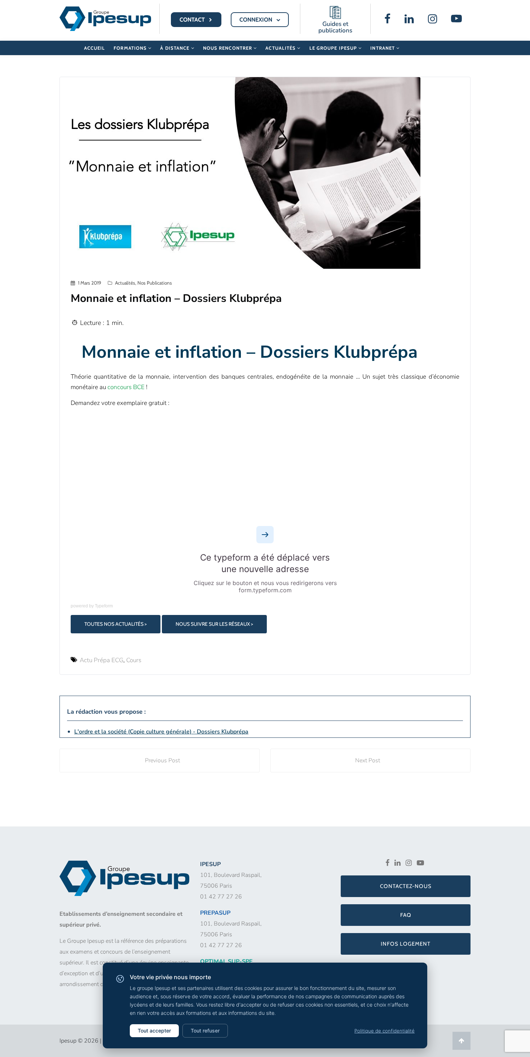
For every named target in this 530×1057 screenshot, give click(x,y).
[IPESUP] (105, 18)
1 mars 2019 (89, 283)
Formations (131, 48)
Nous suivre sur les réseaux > (214, 624)
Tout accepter (154, 1030)
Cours (133, 660)
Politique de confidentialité (384, 1031)
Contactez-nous (406, 886)
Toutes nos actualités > (115, 624)
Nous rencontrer (228, 48)
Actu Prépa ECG (101, 660)
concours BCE (126, 387)
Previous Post (162, 760)
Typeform (104, 605)
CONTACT (193, 19)
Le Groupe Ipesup (334, 48)
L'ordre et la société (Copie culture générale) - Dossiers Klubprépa (161, 732)
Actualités (281, 48)
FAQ (405, 915)
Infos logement (405, 944)
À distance (175, 48)
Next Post (367, 760)
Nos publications (154, 283)
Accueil (94, 48)
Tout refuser (205, 1030)
